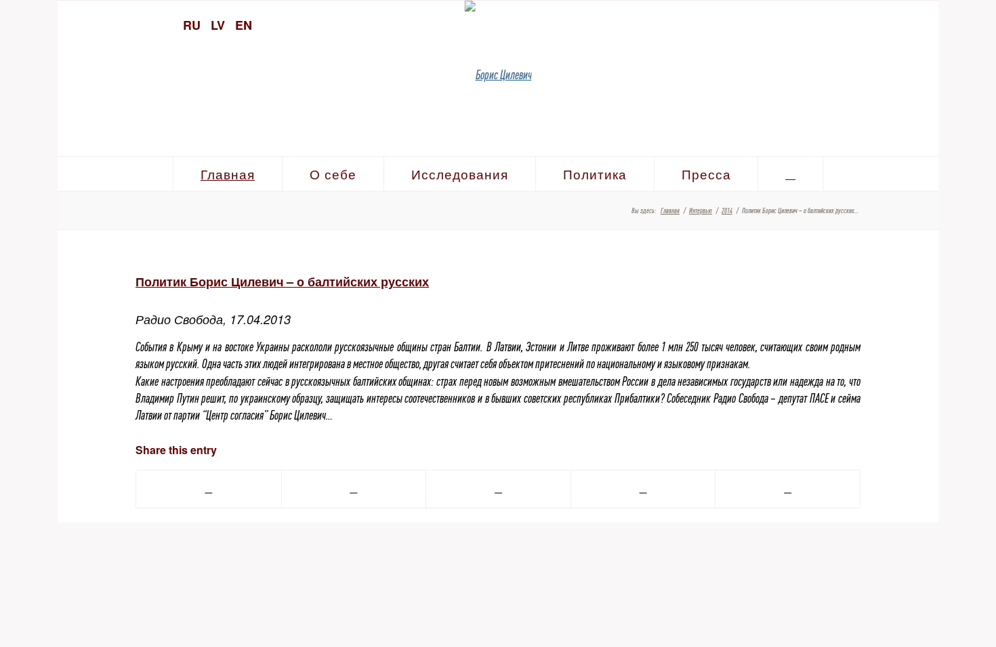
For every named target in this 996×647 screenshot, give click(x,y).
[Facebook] (898, 24)
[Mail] (921, 24)
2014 (727, 210)
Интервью (700, 210)
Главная (670, 210)
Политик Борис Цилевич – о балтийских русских (282, 281)
